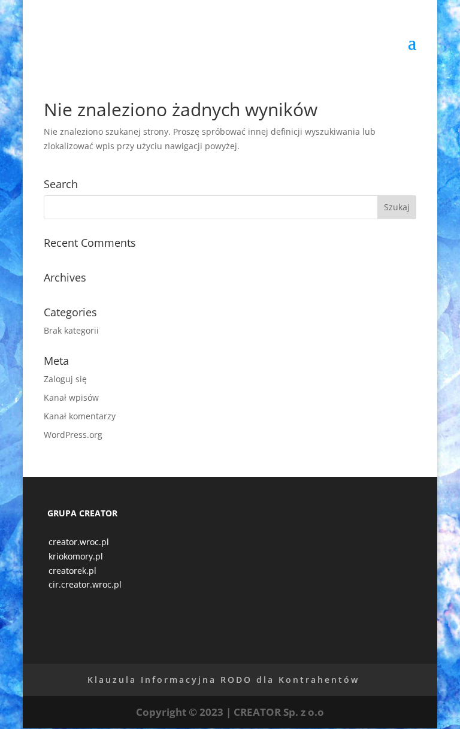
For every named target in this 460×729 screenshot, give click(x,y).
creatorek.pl (72, 570)
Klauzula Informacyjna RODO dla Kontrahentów (223, 679)
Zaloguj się (65, 379)
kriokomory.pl (76, 556)
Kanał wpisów (71, 397)
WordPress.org (73, 434)
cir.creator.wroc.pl (85, 584)
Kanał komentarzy (80, 416)
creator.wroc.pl (79, 541)
